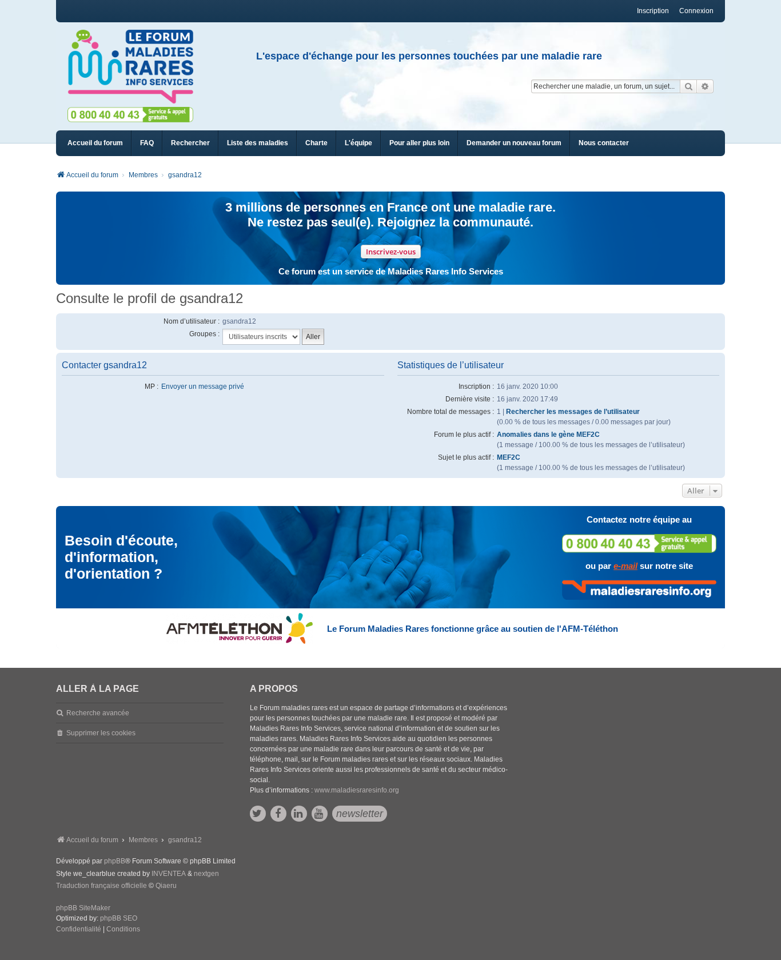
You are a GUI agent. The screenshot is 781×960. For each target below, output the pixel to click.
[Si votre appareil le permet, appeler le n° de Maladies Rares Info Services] (639, 543)
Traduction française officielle (101, 886)
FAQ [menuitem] (147, 143)
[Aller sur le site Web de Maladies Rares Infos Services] (639, 590)
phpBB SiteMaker (83, 908)
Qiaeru (166, 886)
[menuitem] (257, 143)
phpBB (114, 861)
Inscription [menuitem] (653, 11)
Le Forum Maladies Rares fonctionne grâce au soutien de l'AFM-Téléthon (472, 629)
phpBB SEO (118, 918)
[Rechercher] (688, 86)
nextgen (206, 874)
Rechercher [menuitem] (190, 143)
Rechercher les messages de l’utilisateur (573, 412)
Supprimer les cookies (101, 733)
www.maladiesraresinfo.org (356, 790)
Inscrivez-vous (391, 251)
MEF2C (508, 457)
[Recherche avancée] (705, 86)
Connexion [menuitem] (696, 11)
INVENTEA (169, 874)
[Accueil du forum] (135, 67)
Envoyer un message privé (202, 387)
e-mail (625, 566)
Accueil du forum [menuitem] (95, 143)
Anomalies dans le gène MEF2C (548, 435)
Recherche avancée (97, 713)
